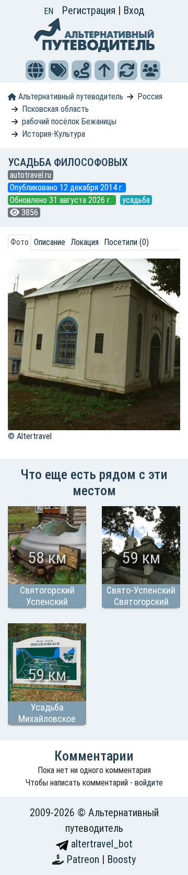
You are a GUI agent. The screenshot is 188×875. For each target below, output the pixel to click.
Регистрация (90, 10)
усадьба (136, 200)
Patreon (84, 859)
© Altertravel (30, 436)
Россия (149, 96)
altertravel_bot (100, 844)
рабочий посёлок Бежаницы (69, 121)
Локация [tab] (84, 242)
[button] (35, 70)
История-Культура (53, 134)
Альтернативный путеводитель (69, 96)
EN (48, 11)
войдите (149, 783)
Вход (133, 10)
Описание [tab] (49, 242)
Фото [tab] (19, 242)
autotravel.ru (30, 175)
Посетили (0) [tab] (126, 242)
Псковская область (55, 109)
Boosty (121, 859)
